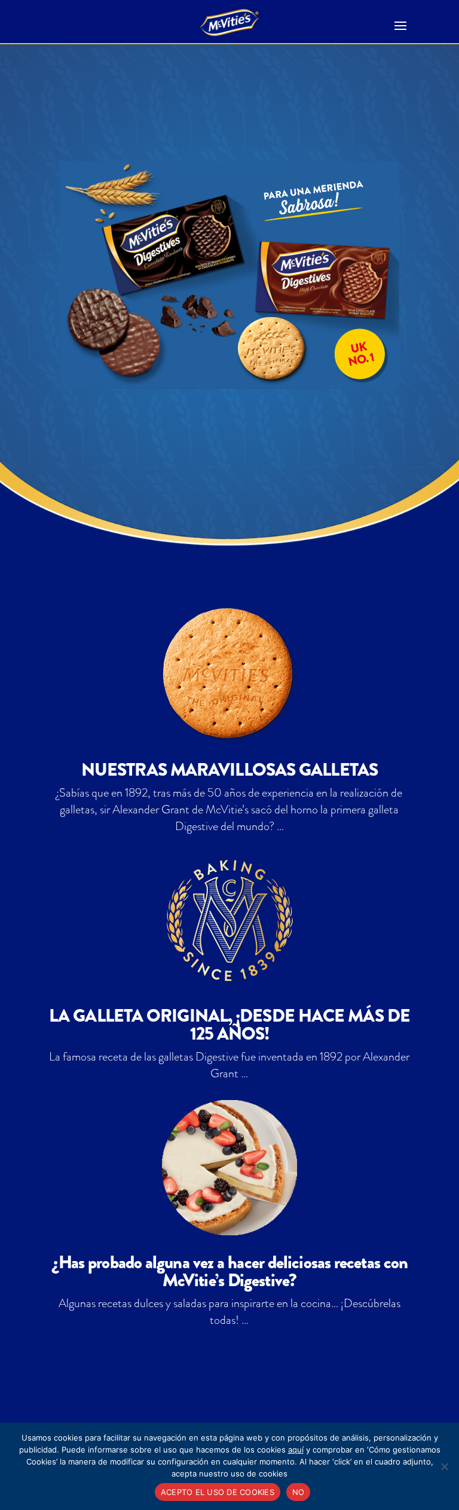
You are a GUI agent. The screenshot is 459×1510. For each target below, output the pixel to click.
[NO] (444, 1466)
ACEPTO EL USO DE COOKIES (217, 1492)
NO (298, 1492)
